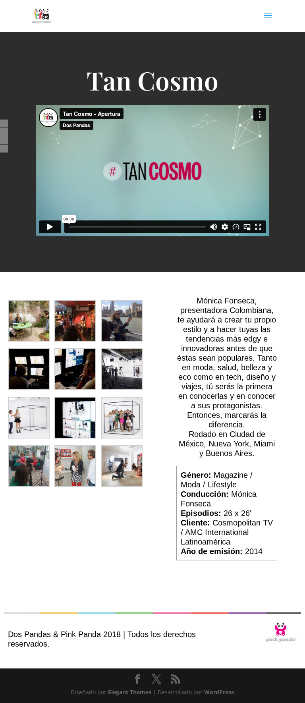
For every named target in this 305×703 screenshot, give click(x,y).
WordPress (219, 692)
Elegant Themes (129, 692)
